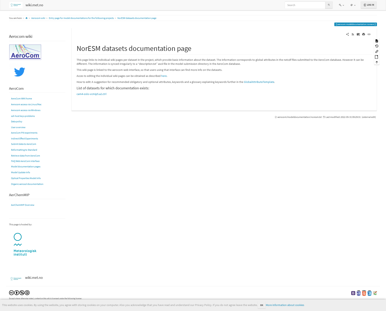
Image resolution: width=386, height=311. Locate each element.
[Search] (329, 5)
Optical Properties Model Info (26, 178)
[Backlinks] (376, 51)
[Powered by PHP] (359, 292)
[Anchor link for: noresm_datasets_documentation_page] (195, 47)
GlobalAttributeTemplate (259, 82)
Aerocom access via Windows (25, 110)
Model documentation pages (25, 166)
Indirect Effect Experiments (24, 138)
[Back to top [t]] (376, 62)
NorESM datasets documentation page (136, 18)
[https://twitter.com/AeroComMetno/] (19, 71)
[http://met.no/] (25, 244)
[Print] (363, 34)
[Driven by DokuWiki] (375, 292)
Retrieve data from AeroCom (25, 155)
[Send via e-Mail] (358, 34)
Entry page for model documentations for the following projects (81, 18)
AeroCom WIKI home (21, 98)
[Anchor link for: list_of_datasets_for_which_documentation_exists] (151, 88)
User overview (18, 127)
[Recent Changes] (353, 34)
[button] (341, 5)
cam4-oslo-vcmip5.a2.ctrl (92, 94)
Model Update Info (20, 172)
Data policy (16, 121)
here (164, 76)
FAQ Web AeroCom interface (25, 161)
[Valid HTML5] (364, 292)
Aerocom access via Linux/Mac (26, 104)
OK (261, 305)
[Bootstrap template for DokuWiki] (353, 292)
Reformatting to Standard (24, 149)
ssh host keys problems (23, 115)
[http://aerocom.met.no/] (25, 51)
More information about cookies (285, 305)
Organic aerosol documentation (27, 183)
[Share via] (347, 34)
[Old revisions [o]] (376, 45)
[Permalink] (369, 34)
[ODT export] (376, 56)
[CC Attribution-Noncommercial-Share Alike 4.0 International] (19, 292)
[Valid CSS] (370, 292)
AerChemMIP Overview (22, 204)
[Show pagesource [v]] (376, 40)
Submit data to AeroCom (23, 143)
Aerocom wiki (38, 18)
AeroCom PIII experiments (24, 132)
